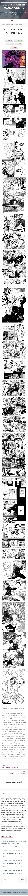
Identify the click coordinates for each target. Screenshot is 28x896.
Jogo (23, 718)
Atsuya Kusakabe (6, 710)
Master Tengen (8, 729)
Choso (16, 711)
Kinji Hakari (5, 724)
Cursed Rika (5, 713)
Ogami (7, 738)
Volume (21, 752)
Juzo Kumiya (21, 720)
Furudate (23, 715)
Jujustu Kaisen (5, 720)
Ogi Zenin (11, 738)
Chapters (4, 711)
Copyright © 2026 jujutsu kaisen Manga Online (14, 892)
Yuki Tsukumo (5, 758)
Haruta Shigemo (21, 717)
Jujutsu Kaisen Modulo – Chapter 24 (12, 853)
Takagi (23, 747)
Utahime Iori (15, 752)
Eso (6, 715)
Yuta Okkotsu (12, 758)
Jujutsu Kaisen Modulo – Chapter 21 (12, 863)
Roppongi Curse (10, 742)
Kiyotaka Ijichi (12, 724)
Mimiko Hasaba (12, 731)
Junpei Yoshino (14, 720)
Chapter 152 (22, 710)
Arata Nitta (21, 708)
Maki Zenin (8, 727)
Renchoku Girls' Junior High (9, 740)
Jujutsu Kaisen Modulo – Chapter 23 (12, 856)
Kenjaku (16, 722)
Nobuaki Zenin (14, 736)
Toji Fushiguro (10, 751)
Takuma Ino (9, 749)
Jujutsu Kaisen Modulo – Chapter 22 (12, 860)
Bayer (12, 710)
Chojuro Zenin (10, 711)
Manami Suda (14, 727)
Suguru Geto (18, 745)
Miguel (6, 731)
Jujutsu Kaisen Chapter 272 (10, 846)
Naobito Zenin (10, 735)
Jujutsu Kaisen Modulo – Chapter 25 (12, 850)
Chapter (16, 710)
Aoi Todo (15, 708)
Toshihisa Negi (17, 751)
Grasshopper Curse (7, 717)
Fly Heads (17, 715)
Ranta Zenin (21, 738)
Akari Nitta (10, 708)
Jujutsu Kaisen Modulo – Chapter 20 (12, 866)
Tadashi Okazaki (6, 747)
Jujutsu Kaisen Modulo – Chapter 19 (12, 870)
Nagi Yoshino (14, 733)
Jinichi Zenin (10, 718)
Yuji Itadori (23, 756)
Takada (20, 747)
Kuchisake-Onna (10, 726)
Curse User (21, 711)
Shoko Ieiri (18, 743)
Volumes (4, 754)
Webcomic (17, 754)
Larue (16, 726)
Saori (16, 742)
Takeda (3, 749)
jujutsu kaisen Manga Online (14, 6)
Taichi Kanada (14, 747)
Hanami (14, 717)
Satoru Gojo (21, 742)
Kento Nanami (22, 722)
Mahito (20, 726)
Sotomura (12, 745)
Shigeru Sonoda (6, 743)
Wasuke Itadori (10, 754)
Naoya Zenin (17, 735)
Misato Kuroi (20, 731)
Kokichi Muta (19, 724)
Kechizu (11, 722)
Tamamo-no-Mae (16, 749)
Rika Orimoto (20, 740)
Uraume (9, 752)
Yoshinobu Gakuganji (14, 756)
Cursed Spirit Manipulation (15, 713)
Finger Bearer (11, 715)
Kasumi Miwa (5, 722)
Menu (15, 21)
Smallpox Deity (5, 745)
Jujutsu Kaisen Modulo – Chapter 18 (12, 873)
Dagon (3, 715)
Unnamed (4, 752)
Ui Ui (23, 751)
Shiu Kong (12, 743)
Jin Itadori (4, 718)
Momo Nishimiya (6, 733)
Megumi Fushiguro (17, 729)
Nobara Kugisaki (6, 736)
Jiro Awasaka (17, 718)
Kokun (3, 726)
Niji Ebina (23, 735)
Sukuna (24, 745)
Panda (16, 738)
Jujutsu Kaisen (5, 798)
